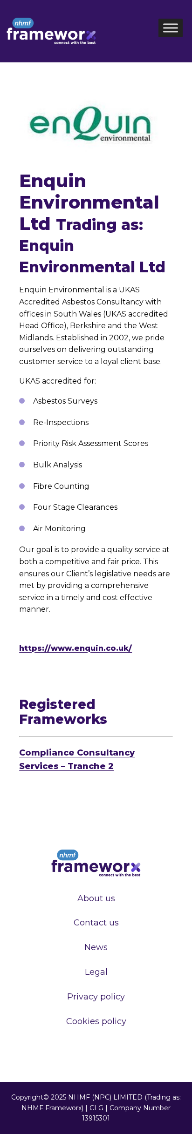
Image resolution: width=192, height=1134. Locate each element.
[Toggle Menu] (170, 27)
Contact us (96, 923)
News (96, 947)
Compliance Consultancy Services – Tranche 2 (77, 759)
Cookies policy (96, 1021)
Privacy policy (96, 997)
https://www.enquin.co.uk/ (75, 648)
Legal (96, 972)
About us (96, 898)
